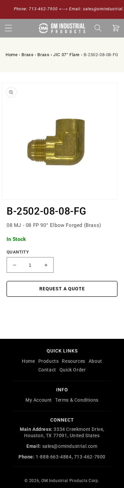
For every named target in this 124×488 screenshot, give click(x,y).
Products (48, 361)
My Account (38, 400)
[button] (8, 28)
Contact (47, 369)
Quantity (18, 251)
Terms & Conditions (77, 400)
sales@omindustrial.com (70, 446)
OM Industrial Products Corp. (70, 480)
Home (12, 54)
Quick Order (73, 369)
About (95, 361)
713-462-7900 (89, 456)
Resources (73, 361)
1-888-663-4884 (53, 456)
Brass (27, 54)
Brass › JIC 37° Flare (58, 54)
